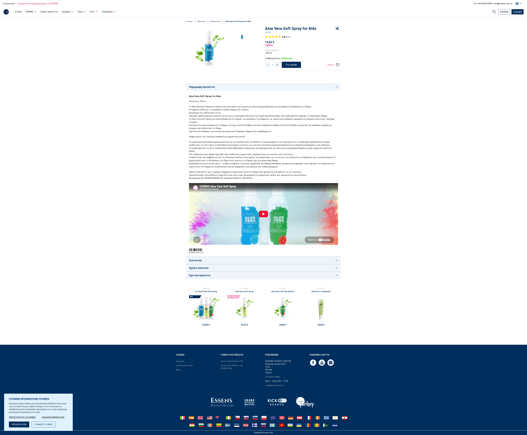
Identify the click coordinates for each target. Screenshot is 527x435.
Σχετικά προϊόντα (199, 275)
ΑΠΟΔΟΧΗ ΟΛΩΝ (19, 424)
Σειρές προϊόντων (49, 11)
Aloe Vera (201, 21)
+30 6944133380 (272, 377)
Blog (178, 370)
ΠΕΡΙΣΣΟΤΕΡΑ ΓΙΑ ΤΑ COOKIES (22, 417)
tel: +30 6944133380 (483, 3)
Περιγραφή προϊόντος (202, 86)
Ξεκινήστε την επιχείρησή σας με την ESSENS (38, 3)
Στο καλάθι (291, 64)
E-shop (18, 11)
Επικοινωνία (9, 3)
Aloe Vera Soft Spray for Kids (238, 21)
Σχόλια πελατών (198, 267)
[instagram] (330, 362)
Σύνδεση (504, 11)
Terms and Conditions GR (232, 361)
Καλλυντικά (215, 21)
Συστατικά (195, 260)
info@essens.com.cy (503, 3)
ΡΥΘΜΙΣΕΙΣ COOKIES (44, 424)
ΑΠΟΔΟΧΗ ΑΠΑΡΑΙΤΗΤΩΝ (53, 417)
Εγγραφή (517, 11)
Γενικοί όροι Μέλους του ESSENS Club (232, 366)
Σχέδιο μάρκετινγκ (184, 365)
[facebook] (313, 362)
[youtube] (322, 362)
